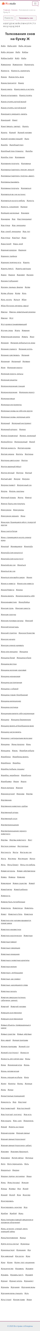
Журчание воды (28, 1287)
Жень (28, 744)
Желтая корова (24, 448)
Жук (29, 1250)
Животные (28, 935)
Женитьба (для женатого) (12, 552)
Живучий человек (18, 1006)
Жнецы (4, 1188)
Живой (32, 883)
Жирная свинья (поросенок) (13, 1139)
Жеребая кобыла (26, 750)
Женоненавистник (9, 602)
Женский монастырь (10, 627)
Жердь (15, 750)
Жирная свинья (23, 1133)
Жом (19, 1195)
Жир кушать (6, 1120)
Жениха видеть (7, 596)
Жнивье (12, 1188)
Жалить (4, 132)
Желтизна (29, 454)
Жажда (4, 77)
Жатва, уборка (7, 293)
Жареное (22, 250)
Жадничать (29, 64)
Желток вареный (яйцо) (11, 466)
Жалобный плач (16, 145)
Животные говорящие (10, 948)
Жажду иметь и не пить (24, 89)
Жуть (26, 1293)
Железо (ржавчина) (9, 435)
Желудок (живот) (8, 485)
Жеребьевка (6, 781)
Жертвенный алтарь (9, 812)
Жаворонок (18, 64)
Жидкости (24, 1052)
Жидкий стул (24, 1046)
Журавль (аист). (17, 1275)
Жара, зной (18, 244)
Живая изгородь (8, 871)
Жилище (28, 1083)
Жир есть (28, 1114)
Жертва (29, 794)
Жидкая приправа (20, 1040)
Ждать (17, 330)
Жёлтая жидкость (8, 448)
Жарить (26, 262)
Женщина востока (9, 664)
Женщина (23, 651)
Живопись (28, 908)
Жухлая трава (19, 1299)
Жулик (10, 1262)
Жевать (25, 336)
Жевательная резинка (10, 336)
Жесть (3, 858)
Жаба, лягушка (24, 46)
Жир (14, 1102)
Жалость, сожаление (10, 207)
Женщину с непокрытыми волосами (16, 738)
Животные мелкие (9, 966)
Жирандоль (28, 1120)
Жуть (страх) (6, 1299)
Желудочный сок (24, 485)
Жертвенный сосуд (9, 818)
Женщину (5, 719)
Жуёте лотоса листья (10, 1244)
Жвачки (4, 318)
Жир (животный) (8, 1108)
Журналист (28, 1281)
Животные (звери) (9, 942)
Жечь (3, 864)
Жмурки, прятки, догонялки (13, 1176)
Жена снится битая (9, 531)
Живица (11, 877)
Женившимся (16, 546)
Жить (26, 1164)
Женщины (5, 744)
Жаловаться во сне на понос (13, 194)
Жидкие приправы (9, 1046)
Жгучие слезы (7, 330)
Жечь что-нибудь (27, 864)
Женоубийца (24, 602)
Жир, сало (17, 1120)
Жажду (21, 83)
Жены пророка (17, 744)
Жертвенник (6, 800)
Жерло (23, 781)
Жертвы (4, 840)
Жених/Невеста (7, 590)
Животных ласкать (9, 991)
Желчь (20, 497)
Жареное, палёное (9, 256)
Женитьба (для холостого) (12, 559)
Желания (25, 355)
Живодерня (6, 883)
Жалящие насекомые (10, 213)
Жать (24, 293)
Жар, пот (26, 231)
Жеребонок (26, 775)
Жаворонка (6, 64)
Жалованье (26, 163)
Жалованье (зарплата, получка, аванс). (17, 176)
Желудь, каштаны (16, 491)
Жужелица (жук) (8, 1250)
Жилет (3, 1083)
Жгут (11, 318)
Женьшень (5, 750)
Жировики (5, 1158)
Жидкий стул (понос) (10, 1052)
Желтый (28, 473)
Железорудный (20, 442)
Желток (24, 460)
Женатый (5, 546)
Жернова (20, 794)
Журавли (29, 1268)
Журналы (5, 1287)
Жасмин (29, 275)
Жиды (27, 1059)
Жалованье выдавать (10, 182)
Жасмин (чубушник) (9, 281)
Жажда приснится (8, 83)
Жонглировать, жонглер (11, 1207)
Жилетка (11, 1083)
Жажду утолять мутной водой (13, 101)
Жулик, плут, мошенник (24, 1262)
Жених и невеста (8, 583)
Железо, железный (28, 435)
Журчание (15, 1287)
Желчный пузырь (8, 497)
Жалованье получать (10, 188)
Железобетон (7, 442)
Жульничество (7, 1268)
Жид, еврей (6, 1040)
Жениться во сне (8, 571)
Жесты (15, 852)
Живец (4, 877)
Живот (3, 914)
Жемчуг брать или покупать (13, 503)
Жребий (13, 1213)
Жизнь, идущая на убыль (11, 1077)
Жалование (20, 157)
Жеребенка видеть (20, 756)
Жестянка (12, 858)
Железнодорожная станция (13, 386)
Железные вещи (8, 398)
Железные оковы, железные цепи (15, 417)
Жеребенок (6, 763)
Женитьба (28, 546)
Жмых (29, 1176)
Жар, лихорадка (19, 225)
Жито (3, 1164)
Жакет (14, 120)
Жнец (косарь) (13, 1182)
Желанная (5, 361)
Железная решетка (9, 380)
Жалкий (12, 132)
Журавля (29, 1275)
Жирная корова (7, 1133)
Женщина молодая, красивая (13, 670)
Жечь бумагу (12, 864)
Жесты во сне (26, 852)
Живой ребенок (21, 889)
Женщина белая (8, 658)
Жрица (23, 1237)
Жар (13, 219)
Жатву (17, 293)
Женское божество (27, 633)
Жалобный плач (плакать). (12, 151)
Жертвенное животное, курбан (14, 806)
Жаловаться (26, 188)
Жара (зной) (6, 244)
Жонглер (26, 1195)
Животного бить (15, 914)
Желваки (26, 361)
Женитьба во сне (8, 565)
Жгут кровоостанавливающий (14, 324)
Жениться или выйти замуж (13, 577)
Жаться (17, 299)
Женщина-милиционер (11, 701)
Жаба (3, 46)
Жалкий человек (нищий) (12, 139)
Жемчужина (6, 510)
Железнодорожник (9, 392)
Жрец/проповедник (9, 1237)
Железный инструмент (21, 423)
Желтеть (19, 454)
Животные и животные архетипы (15, 960)
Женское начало (8, 639)
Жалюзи (23, 207)
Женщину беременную (21, 719)
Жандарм (25, 213)
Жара (24, 237)
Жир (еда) (22, 1102)
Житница (29, 1158)
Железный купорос (9, 429)
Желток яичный (7, 473)
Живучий (5, 1006)
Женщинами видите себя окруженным (17, 713)
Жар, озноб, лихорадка (11, 231)
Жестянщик (23, 858)
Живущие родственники (11, 1012)
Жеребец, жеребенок (10, 775)
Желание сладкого (9, 349)
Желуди (17, 479)
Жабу (17, 58)
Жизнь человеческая (10, 1071)
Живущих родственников (12, 1019)
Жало (26, 139)
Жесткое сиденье (8, 846)
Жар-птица (5, 237)
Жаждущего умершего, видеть (14, 114)
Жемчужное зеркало (10, 516)
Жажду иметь (6, 89)
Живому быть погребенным (13, 902)
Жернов (19, 787)
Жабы (23, 58)
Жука (28, 1256)
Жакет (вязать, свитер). (11, 126)
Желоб (32, 442)
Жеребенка (6, 756)
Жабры (25, 52)
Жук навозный (7, 1256)
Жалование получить (10, 163)
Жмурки (15, 1170)
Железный (5, 423)
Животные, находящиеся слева (14, 985)
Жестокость (6, 852)
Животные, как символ (10, 979)
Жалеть (25, 126)
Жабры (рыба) (7, 58)
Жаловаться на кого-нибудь (13, 200)
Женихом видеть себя (25, 596)
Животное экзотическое (11, 935)
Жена (23, 516)
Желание (5, 343)
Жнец (3, 1182)
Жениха (19, 590)
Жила (26, 1077)
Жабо (17, 52)
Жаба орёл (12, 46)
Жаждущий (5, 120)
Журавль (4, 1275)
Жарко (4, 275)
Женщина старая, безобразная (14, 695)
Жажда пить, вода (16, 77)
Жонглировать (7, 1201)
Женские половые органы (12, 620)
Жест (30, 840)
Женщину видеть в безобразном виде (17, 726)
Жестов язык (22, 846)
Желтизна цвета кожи (10, 460)
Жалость (30, 200)
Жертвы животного (17, 840)
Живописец (6, 908)
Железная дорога (14, 367)
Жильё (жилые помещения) (13, 1096)
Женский (29, 620)
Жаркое (11, 275)
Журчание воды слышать (12, 1293)
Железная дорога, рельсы (12, 374)
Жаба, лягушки (7, 52)
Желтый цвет (6, 479)
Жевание (26, 330)
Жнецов (25, 1182)
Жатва (27, 287)
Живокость (5, 895)
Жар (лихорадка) (24, 219)
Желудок (26, 479)
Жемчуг (28, 497)
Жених (29, 577)
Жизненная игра (15, 1065)
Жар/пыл (16, 237)
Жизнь (26, 1065)
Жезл (32, 336)
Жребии (4, 1213)
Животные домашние (10, 954)
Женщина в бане (24, 658)
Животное (28, 914)
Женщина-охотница (9, 707)
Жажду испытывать (9, 95)
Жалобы (29, 151)
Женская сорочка (8, 614)
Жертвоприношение (10, 825)
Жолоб (12, 1195)
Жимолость (6, 1102)
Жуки (3, 1262)
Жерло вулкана (7, 787)
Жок (19, 1188)
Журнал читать (15, 1281)
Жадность (5, 70)
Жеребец (16, 763)
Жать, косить (6, 299)
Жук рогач (19, 1256)
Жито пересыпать (15, 1164)
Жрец (20, 1213)
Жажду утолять (25, 95)
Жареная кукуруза (9, 250)
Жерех (16, 781)
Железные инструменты (11, 404)
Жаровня (21, 275)
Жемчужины (18, 510)
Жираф (4, 1127)
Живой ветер (6, 889)
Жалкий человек (25, 132)
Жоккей (4, 1195)
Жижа (3, 1065)
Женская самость (22, 608)
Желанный (16, 361)
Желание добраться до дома (22, 343)
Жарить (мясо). (7, 268)
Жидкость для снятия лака (12, 1059)
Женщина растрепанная (11, 682)
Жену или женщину (9, 651)
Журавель (19, 1268)
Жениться (21, 565)
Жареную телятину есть (11, 262)
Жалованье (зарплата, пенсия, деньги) (17, 169)
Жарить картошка (23, 268)
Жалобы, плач (7, 157)
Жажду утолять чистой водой (13, 108)
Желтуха (19, 473)
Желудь (4, 491)
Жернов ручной (8, 794)
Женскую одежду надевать (12, 645)
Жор (25, 1207)
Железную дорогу (26, 392)
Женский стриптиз (9, 633)
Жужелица (24, 1244)
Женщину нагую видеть (11, 732)
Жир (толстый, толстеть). (11, 1114)
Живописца (18, 908)
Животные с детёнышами (12, 972)
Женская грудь (7, 608)
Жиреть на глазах (16, 1127)
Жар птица (5, 225)
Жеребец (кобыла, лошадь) (12, 769)
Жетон (32, 858)
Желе (3, 367)
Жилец (20, 1083)
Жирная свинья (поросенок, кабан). (16, 1145)
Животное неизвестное (11, 929)
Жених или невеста (25, 583)
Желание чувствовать (10, 355)
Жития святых (18, 1158)
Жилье (10, 1089)
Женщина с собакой (9, 689)
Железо (22, 429)
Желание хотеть (25, 349)
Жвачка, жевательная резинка (22, 312)
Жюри (29, 1299)
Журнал (4, 1281)
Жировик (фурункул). (19, 1151)
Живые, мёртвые (24, 1034)
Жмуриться (6, 1170)
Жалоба (4, 145)
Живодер (21, 877)
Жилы (3, 1089)
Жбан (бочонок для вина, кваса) (15, 305)
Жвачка (4, 312)
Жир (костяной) (23, 1108)
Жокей (25, 1188)
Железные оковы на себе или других (17, 411)
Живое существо (20, 883)
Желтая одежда (7, 454)
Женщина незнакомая (10, 676)
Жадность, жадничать (20, 70)
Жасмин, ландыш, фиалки (12, 287)
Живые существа (8, 1034)
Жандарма (5, 219)
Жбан (24, 299)
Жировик (5, 1151)
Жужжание (21, 1250)
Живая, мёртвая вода (26, 871)
